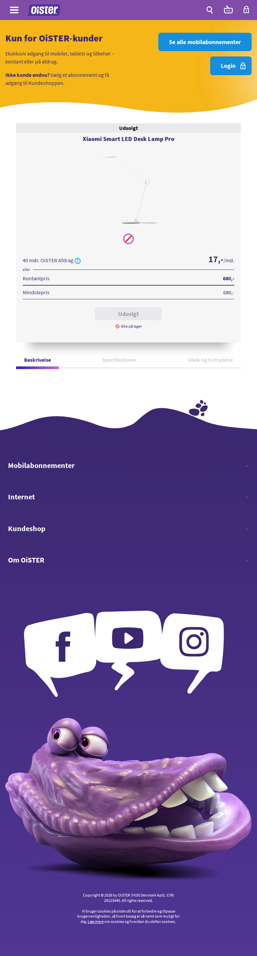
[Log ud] (246, 11)
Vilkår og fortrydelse (210, 359)
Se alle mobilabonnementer (205, 42)
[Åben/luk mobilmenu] (14, 11)
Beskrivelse (37, 359)
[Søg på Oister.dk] (209, 10)
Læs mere (96, 921)
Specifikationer (119, 359)
